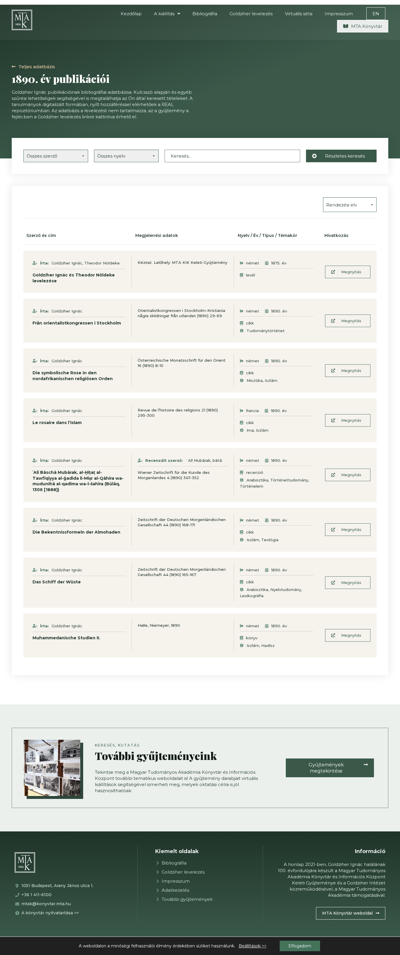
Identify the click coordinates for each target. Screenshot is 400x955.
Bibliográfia (204, 13)
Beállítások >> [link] (252, 946)
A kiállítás (164, 13)
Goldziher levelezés (251, 13)
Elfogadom (299, 946)
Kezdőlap (131, 13)
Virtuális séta (298, 13)
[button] (375, 13)
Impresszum (339, 13)
